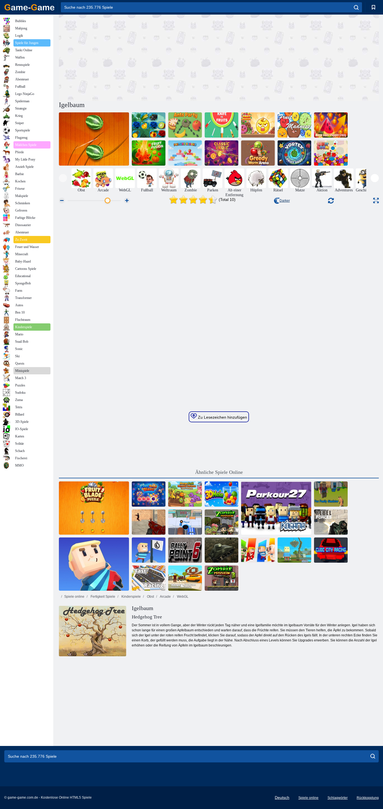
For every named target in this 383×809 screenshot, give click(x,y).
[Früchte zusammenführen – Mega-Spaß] (331, 125)
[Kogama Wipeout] (94, 564)
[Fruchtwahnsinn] (294, 125)
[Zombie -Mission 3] (221, 578)
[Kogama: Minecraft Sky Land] (294, 550)
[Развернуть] (376, 200)
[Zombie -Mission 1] (221, 522)
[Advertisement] (139, 57)
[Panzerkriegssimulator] (221, 550)
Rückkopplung (368, 798)
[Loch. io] (185, 522)
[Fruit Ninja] (94, 139)
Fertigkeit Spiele (102, 597)
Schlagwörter (337, 798)
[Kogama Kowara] (258, 550)
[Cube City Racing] (331, 550)
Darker (285, 201)
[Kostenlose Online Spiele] (29, 7)
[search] (356, 7)
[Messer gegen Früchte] (221, 125)
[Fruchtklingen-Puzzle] (94, 508)
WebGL (182, 597)
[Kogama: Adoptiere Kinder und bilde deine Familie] (185, 578)
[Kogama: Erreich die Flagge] (148, 550)
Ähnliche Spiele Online (219, 472)
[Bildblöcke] (185, 153)
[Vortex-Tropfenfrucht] (294, 153)
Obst (150, 597)
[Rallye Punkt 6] (185, 550)
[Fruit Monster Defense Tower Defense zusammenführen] (185, 494)
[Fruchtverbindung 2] (148, 125)
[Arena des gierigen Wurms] (258, 153)
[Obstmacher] (258, 125)
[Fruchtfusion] (148, 153)
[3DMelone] (221, 494)
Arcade (165, 597)
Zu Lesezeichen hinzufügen (222, 417)
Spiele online (74, 597)
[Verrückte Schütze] (148, 522)
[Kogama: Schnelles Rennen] (148, 578)
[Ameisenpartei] (185, 125)
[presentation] (63, 178)
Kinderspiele (131, 597)
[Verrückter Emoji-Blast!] (148, 494)
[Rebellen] (331, 522)
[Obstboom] (331, 153)
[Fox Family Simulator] (331, 494)
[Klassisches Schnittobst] (221, 153)
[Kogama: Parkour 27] (276, 508)
